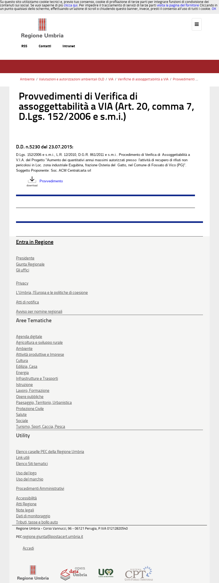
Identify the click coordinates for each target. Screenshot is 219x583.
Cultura (22, 360)
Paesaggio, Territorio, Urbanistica (44, 402)
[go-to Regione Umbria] (42, 20)
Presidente (25, 258)
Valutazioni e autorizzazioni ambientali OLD (71, 79)
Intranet (68, 46)
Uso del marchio (29, 479)
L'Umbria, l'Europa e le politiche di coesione (52, 292)
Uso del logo (26, 473)
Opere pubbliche (30, 396)
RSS (24, 46)
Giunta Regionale (30, 264)
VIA (111, 79)
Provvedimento (51, 181)
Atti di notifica (27, 302)
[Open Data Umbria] (73, 573)
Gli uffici (22, 270)
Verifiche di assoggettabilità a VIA (143, 79)
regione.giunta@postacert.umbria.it (53, 536)
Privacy (22, 283)
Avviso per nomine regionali (39, 311)
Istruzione (24, 384)
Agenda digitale (29, 336)
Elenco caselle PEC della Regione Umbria (50, 451)
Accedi (28, 548)
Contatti (45, 46)
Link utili (22, 457)
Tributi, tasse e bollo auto (37, 522)
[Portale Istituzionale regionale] (33, 573)
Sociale (22, 420)
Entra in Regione (34, 242)
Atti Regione (26, 504)
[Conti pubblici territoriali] (139, 573)
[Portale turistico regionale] (106, 573)
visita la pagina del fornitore (178, 5)
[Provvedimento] (32, 181)
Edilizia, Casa (26, 366)
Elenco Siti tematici (32, 463)
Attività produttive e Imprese (40, 354)
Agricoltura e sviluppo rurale (39, 342)
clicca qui (70, 5)
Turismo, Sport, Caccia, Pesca (40, 426)
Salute (21, 414)
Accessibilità (26, 498)
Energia (22, 372)
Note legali (25, 510)
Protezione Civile (30, 408)
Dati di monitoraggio (33, 516)
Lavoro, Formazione (32, 390)
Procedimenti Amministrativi (40, 488)
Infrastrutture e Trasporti (37, 378)
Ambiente (27, 79)
